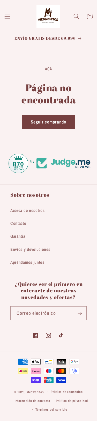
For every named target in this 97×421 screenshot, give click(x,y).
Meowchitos (35, 392)
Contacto (18, 223)
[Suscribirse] (79, 313)
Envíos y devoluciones (30, 249)
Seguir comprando (48, 122)
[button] (7, 16)
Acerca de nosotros (27, 210)
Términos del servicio (51, 409)
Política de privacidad (72, 401)
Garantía (17, 236)
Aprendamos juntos (27, 262)
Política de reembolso (67, 392)
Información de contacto (32, 401)
